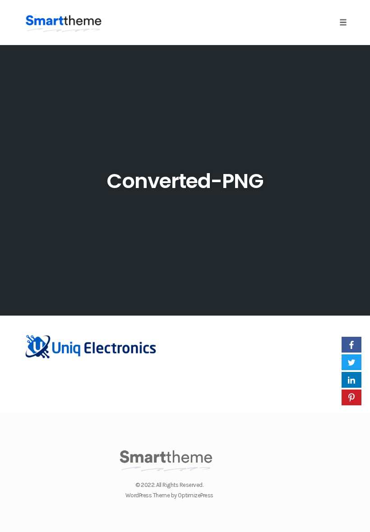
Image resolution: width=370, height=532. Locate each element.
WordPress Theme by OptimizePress (169, 495)
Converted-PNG (185, 181)
